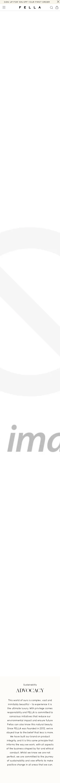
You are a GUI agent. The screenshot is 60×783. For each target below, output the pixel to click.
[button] (3, 7)
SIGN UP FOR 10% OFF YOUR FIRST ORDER (27, 2)
